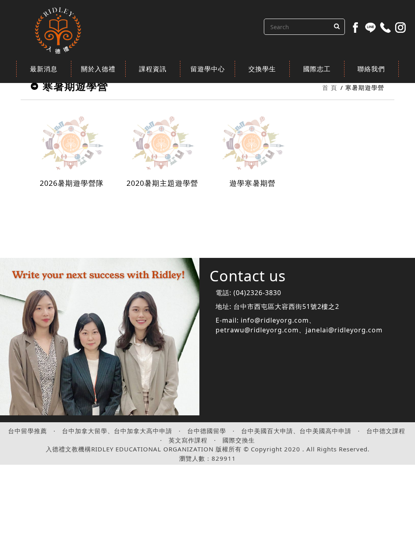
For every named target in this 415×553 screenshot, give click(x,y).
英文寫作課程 (188, 440)
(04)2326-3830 (257, 292)
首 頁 (329, 87)
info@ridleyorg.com (275, 320)
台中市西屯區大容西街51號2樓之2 (286, 306)
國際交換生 (238, 440)
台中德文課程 (385, 431)
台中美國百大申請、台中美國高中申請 (296, 431)
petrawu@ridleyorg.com (257, 329)
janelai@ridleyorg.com (344, 329)
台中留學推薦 (27, 431)
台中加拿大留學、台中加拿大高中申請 (117, 431)
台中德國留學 (206, 431)
